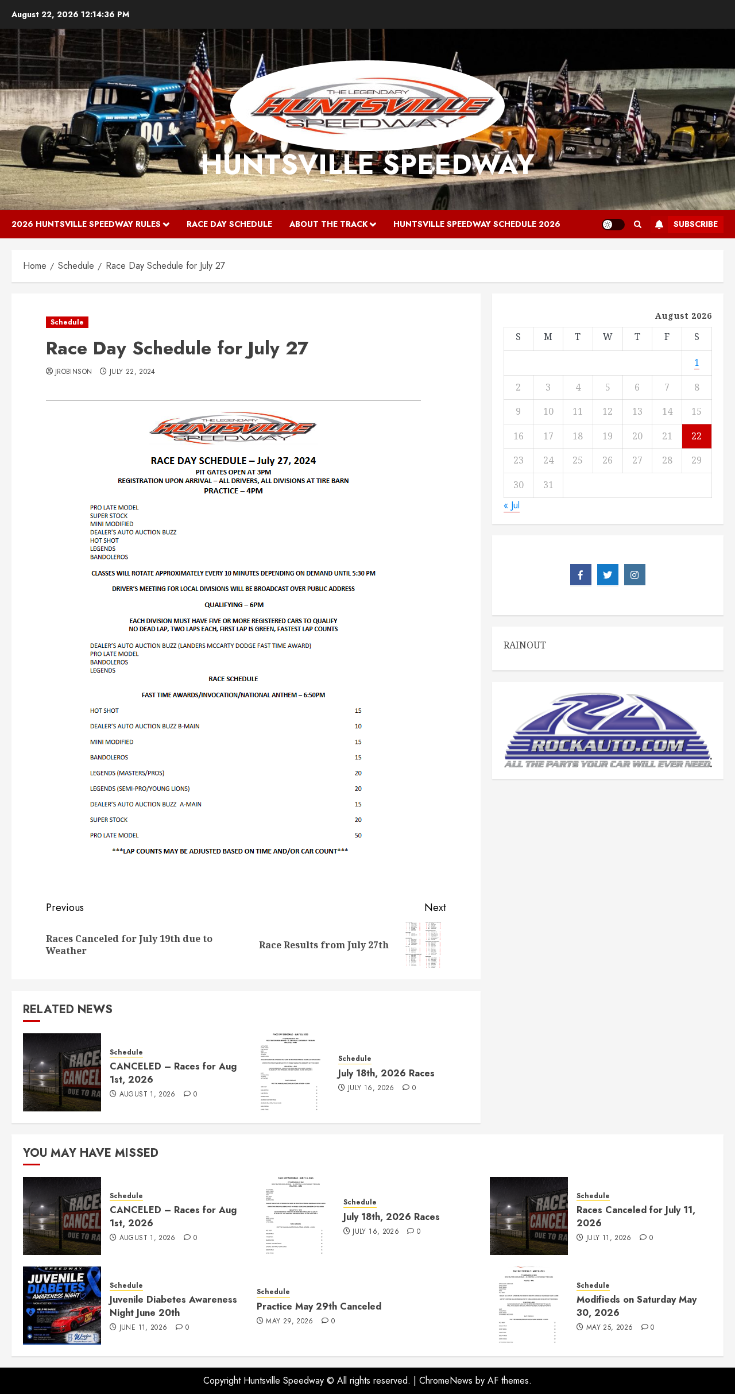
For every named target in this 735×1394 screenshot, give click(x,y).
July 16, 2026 (371, 1088)
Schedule (67, 322)
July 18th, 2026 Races (386, 1073)
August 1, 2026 (147, 1094)
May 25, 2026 (609, 1328)
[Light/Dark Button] (613, 224)
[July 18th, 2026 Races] (291, 1072)
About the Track (328, 224)
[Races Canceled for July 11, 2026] (529, 1216)
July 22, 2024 (133, 372)
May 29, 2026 (289, 1321)
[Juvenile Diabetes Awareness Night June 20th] (62, 1305)
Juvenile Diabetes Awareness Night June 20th (173, 1306)
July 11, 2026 (609, 1238)
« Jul (512, 504)
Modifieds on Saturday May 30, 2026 (637, 1306)
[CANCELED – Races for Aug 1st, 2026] (62, 1072)
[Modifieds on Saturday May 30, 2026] (529, 1305)
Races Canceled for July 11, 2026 (636, 1216)
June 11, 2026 (143, 1328)
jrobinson (73, 372)
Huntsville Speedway (367, 164)
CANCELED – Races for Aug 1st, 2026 (173, 1073)
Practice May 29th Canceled (319, 1306)
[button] (637, 224)
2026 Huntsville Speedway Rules (86, 224)
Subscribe (696, 224)
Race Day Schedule (229, 224)
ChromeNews (446, 1380)
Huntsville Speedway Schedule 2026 (476, 224)
